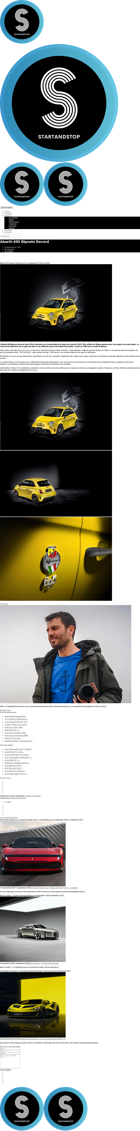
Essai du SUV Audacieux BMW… (17, 736)
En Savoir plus (5, 710)
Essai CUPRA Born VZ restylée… (17, 755)
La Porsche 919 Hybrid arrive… (16, 719)
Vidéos (11, 228)
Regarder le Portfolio (33, 796)
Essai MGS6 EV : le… (12, 760)
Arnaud (10, 249)
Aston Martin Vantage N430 (15, 716)
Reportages (14, 222)
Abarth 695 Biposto (24, 350)
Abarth (5, 798)
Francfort (17, 798)
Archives (12, 226)
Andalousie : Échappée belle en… (17, 763)
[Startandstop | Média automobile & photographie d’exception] (44, 205)
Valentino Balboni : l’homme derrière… (19, 741)
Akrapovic (34, 370)
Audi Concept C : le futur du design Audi (43, 963)
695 (1, 798)
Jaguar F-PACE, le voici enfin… (16, 725)
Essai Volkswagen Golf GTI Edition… (18, 749)
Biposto (11, 798)
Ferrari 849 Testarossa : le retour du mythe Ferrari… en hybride (54, 888)
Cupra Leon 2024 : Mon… (14, 727)
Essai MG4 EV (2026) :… (14, 766)
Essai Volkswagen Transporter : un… (18, 757)
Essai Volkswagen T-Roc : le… (16, 774)
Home (7, 211)
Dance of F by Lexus (12, 738)
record (23, 798)
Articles (7, 216)
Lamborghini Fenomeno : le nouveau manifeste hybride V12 (42, 1039)
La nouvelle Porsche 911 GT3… (16, 722)
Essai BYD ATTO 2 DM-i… (14, 752)
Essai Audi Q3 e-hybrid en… (15, 771)
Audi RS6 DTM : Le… (12, 730)
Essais (11, 220)
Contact (7, 232)
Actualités (13, 218)
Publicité (13, 224)
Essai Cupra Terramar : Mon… (16, 733)
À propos (8, 230)
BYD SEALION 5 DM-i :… (14, 768)
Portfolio (8, 213)
